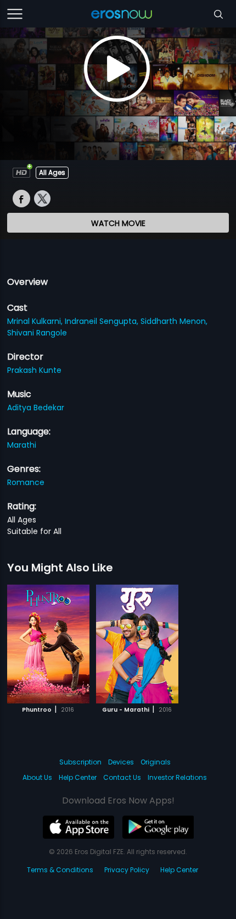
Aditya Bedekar (35, 407)
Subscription (80, 762)
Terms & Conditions (60, 869)
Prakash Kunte (34, 370)
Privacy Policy (126, 869)
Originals (156, 762)
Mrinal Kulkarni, (36, 321)
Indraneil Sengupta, (103, 321)
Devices (121, 762)
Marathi (21, 444)
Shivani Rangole (37, 332)
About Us (37, 777)
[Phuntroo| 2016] (48, 644)
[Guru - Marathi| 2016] (137, 644)
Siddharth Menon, (174, 321)
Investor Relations (177, 777)
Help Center (78, 777)
